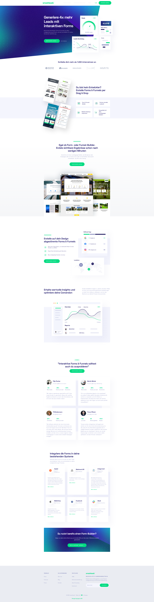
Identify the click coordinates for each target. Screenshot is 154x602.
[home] (48, 3)
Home (45, 576)
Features (46, 579)
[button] (67, 3)
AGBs (73, 576)
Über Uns (60, 576)
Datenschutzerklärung (77, 579)
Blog (59, 579)
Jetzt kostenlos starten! (77, 164)
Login (96, 2)
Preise (89, 2)
